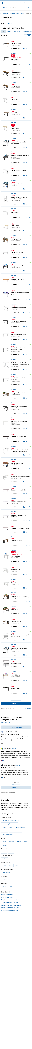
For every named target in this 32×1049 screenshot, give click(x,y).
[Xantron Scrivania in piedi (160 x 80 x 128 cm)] (16, 437)
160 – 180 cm (17, 31)
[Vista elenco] (29, 35)
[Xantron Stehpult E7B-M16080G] (16, 529)
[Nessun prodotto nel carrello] (29, 2)
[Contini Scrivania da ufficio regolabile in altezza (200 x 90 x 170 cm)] (16, 349)
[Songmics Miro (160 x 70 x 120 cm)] (16, 44)
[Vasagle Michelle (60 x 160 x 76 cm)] (16, 541)
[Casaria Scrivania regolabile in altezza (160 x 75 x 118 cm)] (16, 294)
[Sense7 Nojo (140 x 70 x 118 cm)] (16, 114)
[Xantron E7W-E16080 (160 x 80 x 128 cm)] (16, 280)
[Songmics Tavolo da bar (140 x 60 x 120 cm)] (16, 322)
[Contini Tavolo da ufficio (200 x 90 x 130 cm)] (16, 335)
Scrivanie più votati (6, 897)
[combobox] (3, 31)
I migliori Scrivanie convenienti (10, 900)
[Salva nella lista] (26, 48)
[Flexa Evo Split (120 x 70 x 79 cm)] (16, 570)
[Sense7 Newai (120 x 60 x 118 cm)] (16, 676)
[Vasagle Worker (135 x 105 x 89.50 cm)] (16, 622)
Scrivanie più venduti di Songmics (11, 905)
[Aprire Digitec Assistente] (24, 2)
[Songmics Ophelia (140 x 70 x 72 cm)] (16, 185)
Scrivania (13, 40)
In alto (29, 708)
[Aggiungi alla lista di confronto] (24, 48)
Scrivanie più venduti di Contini (10, 902)
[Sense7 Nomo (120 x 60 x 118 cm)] (16, 556)
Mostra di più (16, 703)
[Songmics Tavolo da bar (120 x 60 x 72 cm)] (16, 308)
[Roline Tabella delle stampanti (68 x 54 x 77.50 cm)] (16, 636)
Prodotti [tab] (3, 23)
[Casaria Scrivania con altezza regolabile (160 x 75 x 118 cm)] (16, 157)
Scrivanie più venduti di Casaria (10, 907)
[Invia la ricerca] (10, 7)
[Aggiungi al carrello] (29, 48)
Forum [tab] (10, 23)
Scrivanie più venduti (7, 894)
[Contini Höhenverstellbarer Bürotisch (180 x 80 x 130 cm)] (16, 423)
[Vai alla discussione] (16, 738)
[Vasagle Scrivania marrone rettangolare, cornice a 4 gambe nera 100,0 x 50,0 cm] (16, 597)
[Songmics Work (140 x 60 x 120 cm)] (16, 73)
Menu (4, 7)
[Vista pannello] (25, 35)
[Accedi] (20, 2)
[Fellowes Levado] (16, 663)
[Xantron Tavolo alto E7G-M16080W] (16, 516)
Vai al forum (4, 722)
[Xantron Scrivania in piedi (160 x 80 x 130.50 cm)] (16, 503)
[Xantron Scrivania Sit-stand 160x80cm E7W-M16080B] (16, 451)
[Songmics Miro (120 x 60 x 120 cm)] (16, 87)
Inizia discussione (17, 727)
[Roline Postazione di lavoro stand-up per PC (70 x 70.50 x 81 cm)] (16, 199)
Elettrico (9, 31)
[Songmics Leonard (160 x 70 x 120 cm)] (16, 253)
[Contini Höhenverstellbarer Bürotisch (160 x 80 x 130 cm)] (16, 379)
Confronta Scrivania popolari (9, 910)
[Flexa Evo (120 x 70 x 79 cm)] (16, 584)
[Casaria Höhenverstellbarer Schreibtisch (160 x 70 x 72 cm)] (16, 408)
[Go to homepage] (2, 3)
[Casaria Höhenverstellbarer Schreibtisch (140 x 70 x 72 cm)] (16, 650)
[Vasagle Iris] (16, 610)
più (9, 809)
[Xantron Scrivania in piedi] (16, 490)
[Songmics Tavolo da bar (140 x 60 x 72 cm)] (16, 171)
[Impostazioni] (16, 2)
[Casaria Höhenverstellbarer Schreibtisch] (16, 143)
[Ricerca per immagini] (29, 7)
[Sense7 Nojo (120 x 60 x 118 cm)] (16, 59)
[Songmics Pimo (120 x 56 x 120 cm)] (16, 240)
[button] (30, 40)
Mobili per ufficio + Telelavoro (17, 13)
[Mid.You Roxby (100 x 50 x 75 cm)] (16, 689)
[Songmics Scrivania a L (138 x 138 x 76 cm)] (16, 394)
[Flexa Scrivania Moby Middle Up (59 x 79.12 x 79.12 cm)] (16, 477)
